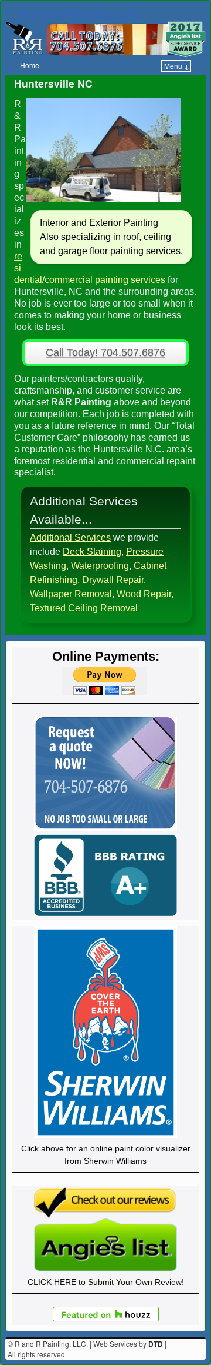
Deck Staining (92, 552)
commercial (69, 280)
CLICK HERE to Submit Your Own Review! (106, 1282)
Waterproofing (100, 566)
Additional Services (70, 537)
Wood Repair (144, 594)
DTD (155, 1344)
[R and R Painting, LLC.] (105, 39)
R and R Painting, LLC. (80, 14)
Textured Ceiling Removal (84, 608)
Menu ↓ (176, 66)
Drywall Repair (113, 580)
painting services (130, 280)
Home (29, 65)
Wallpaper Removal (71, 594)
